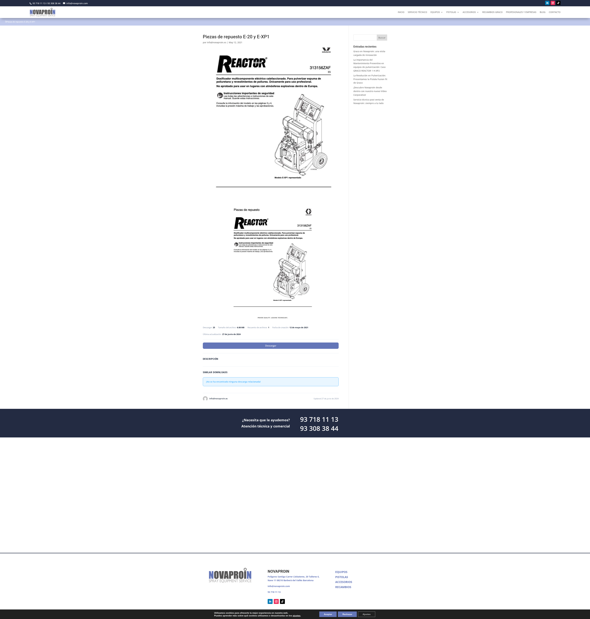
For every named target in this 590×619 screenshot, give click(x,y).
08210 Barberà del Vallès (290, 580)
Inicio (401, 12)
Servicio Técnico (417, 12)
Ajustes (367, 614)
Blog (542, 12)
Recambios (343, 587)
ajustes (296, 615)
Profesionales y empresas (521, 12)
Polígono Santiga (277, 576)
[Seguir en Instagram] (553, 3)
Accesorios (469, 12)
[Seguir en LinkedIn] (547, 3)
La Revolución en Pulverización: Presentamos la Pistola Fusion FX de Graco (370, 79)
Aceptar (328, 614)
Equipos (435, 12)
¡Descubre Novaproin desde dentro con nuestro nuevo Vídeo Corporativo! (370, 91)
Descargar (270, 345)
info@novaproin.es (216, 42)
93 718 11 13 (274, 592)
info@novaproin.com (279, 586)
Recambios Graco (492, 12)
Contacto (554, 12)
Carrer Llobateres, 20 (297, 576)
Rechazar (347, 614)
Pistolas (451, 12)
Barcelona (308, 580)
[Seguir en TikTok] (558, 3)
